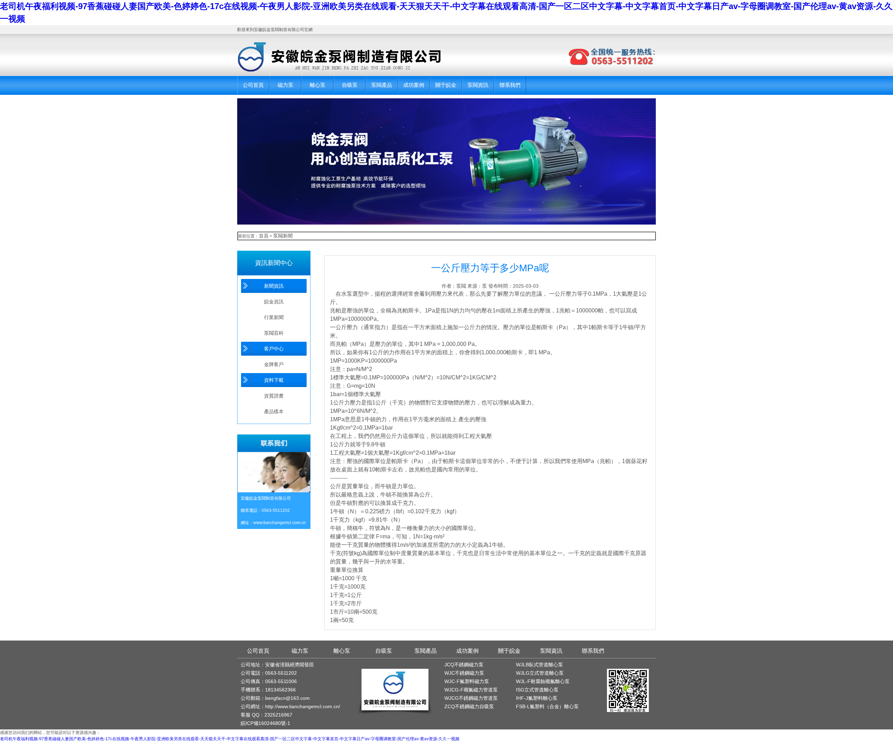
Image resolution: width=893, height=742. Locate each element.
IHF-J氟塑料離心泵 (536, 698)
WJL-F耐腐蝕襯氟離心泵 (543, 681)
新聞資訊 (274, 286)
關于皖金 (445, 85)
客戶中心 (274, 348)
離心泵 (317, 85)
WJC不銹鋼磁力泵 (464, 673)
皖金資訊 (274, 301)
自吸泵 (350, 85)
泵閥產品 (381, 85)
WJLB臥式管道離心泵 (539, 664)
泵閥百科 (274, 333)
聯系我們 (510, 85)
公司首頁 (253, 85)
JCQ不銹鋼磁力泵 (463, 664)
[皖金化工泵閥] (332, 57)
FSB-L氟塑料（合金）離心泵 (547, 706)
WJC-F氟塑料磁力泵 (466, 681)
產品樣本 (274, 411)
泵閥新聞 (283, 235)
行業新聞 (274, 317)
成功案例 (413, 85)
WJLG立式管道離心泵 (540, 673)
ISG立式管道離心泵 (537, 689)
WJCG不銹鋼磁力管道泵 (471, 698)
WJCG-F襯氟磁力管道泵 (471, 689)
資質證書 (274, 396)
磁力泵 (285, 85)
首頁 (264, 235)
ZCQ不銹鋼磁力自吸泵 (469, 706)
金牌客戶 (274, 364)
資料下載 (274, 380)
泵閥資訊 (477, 85)
